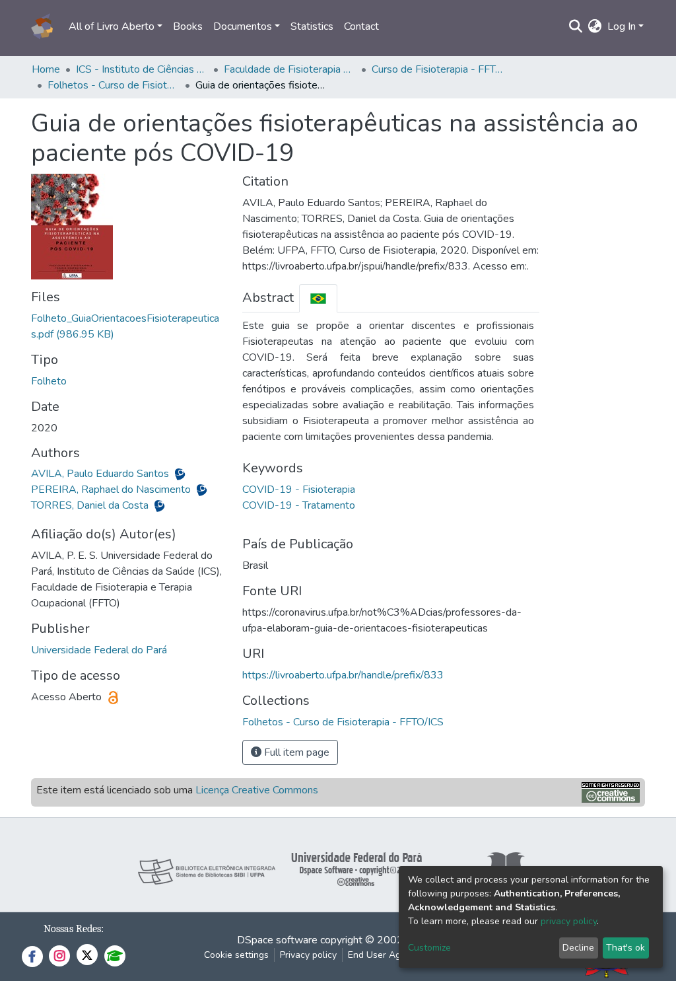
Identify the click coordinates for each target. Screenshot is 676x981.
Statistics (311, 26)
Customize (429, 947)
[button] (595, 26)
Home (46, 69)
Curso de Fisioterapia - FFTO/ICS (438, 69)
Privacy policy (308, 955)
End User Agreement (392, 955)
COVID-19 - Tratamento (298, 505)
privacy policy (569, 921)
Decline (578, 947)
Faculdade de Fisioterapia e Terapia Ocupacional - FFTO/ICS (290, 69)
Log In (621, 26)
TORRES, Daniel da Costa (91, 505)
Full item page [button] (295, 752)
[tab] (318, 298)
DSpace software (277, 940)
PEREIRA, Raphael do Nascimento (112, 489)
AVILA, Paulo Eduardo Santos (101, 473)
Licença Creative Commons (256, 790)
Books (188, 26)
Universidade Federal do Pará (99, 650)
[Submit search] (576, 26)
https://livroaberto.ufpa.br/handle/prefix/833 (343, 675)
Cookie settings (236, 955)
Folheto (49, 381)
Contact (361, 26)
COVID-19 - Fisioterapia (298, 489)
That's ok (625, 947)
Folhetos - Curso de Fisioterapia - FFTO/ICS (114, 85)
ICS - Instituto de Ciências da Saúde (142, 69)
